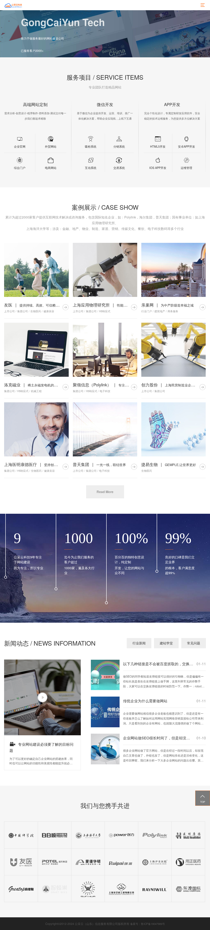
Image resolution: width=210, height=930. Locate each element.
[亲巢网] (173, 270)
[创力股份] (173, 349)
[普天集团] (105, 429)
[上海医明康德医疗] (36, 429)
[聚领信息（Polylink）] (105, 349)
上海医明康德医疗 (20, 464)
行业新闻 (139, 643)
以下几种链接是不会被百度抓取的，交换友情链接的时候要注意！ (158, 663)
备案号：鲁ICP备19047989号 (147, 924)
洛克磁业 (12, 385)
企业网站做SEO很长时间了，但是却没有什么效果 (158, 737)
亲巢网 (147, 305)
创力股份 (149, 385)
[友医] (36, 270)
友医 (8, 305)
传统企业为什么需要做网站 (145, 700)
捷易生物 (149, 464)
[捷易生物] (173, 429)
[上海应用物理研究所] (105, 270)
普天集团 (81, 464)
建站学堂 (166, 643)
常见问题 (193, 643)
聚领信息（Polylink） (92, 385)
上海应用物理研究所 (91, 305)
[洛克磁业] (36, 349)
